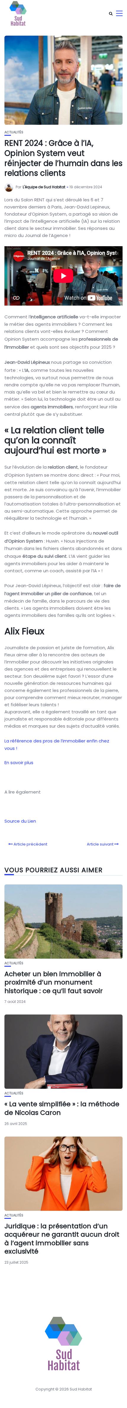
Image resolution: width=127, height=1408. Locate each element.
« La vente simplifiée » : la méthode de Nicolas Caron (61, 1108)
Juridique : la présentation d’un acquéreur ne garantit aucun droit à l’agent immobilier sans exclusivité (61, 1238)
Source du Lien (20, 821)
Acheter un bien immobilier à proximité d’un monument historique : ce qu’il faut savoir (53, 982)
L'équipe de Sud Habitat (44, 186)
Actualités (13, 132)
